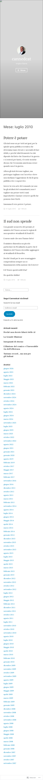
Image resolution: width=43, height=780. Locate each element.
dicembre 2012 (9, 578)
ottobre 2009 (9, 672)
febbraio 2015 (9, 502)
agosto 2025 (8, 372)
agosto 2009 (8, 680)
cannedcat (21, 59)
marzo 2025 (8, 383)
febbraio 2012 (9, 604)
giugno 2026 (8, 368)
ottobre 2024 (9, 401)
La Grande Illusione (13, 337)
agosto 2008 (8, 723)
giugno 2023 (8, 430)
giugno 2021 (8, 448)
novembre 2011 (10, 611)
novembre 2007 (10, 756)
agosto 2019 (8, 459)
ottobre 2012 (9, 586)
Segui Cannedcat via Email (16, 298)
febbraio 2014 (9, 531)
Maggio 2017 (9, 470)
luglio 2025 (8, 375)
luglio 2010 (8, 640)
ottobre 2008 (9, 716)
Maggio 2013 (9, 560)
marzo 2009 (8, 698)
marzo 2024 (8, 419)
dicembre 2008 (9, 709)
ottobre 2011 (9, 614)
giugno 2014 (8, 517)
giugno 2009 (8, 687)
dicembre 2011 (9, 607)
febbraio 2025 (9, 386)
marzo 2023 (8, 433)
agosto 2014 (8, 509)
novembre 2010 (10, 625)
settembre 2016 (10, 480)
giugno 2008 (8, 730)
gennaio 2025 (9, 390)
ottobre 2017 (9, 466)
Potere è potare (15, 138)
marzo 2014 (8, 528)
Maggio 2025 (9, 379)
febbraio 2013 (9, 571)
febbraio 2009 (9, 701)
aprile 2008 (8, 738)
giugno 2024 (8, 415)
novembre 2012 (10, 582)
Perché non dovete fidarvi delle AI (19, 332)
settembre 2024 (10, 404)
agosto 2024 (8, 408)
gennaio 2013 (9, 575)
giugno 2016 (8, 484)
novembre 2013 (10, 542)
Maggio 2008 (9, 734)
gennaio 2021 (9, 452)
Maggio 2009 (9, 691)
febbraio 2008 (9, 745)
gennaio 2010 (9, 662)
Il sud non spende (18, 221)
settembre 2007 (10, 763)
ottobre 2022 (9, 437)
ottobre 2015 (9, 491)
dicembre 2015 (9, 488)
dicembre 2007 (9, 752)
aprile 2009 (8, 694)
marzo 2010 (8, 654)
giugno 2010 (8, 643)
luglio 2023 (8, 426)
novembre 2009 (10, 669)
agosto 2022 (8, 444)
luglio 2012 (8, 593)
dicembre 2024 (9, 394)
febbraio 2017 (9, 477)
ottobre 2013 (9, 546)
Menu (22, 70)
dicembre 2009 (9, 665)
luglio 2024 (8, 412)
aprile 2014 (8, 524)
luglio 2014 (8, 513)
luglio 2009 (8, 683)
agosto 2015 (8, 495)
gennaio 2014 (9, 535)
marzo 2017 (8, 473)
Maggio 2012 (9, 600)
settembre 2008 (10, 720)
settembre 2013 (10, 549)
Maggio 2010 (9, 647)
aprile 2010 (8, 651)
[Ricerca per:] (16, 289)
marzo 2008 (8, 741)
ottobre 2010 (9, 629)
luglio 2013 (8, 557)
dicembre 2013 (9, 538)
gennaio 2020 (9, 455)
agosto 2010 (8, 636)
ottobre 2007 (9, 759)
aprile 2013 (8, 564)
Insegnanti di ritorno (13, 341)
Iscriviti (9, 314)
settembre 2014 (10, 506)
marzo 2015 (8, 499)
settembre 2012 (10, 589)
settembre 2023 (10, 422)
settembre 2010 (10, 633)
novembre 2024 (10, 397)
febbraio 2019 (9, 462)
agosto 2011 (8, 618)
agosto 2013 (8, 553)
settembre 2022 (10, 441)
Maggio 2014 (9, 520)
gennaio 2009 (9, 705)
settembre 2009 (10, 676)
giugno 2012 (8, 596)
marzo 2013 (8, 567)
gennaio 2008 (9, 748)
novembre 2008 (10, 712)
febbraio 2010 (9, 658)
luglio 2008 (8, 727)
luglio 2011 (8, 622)
